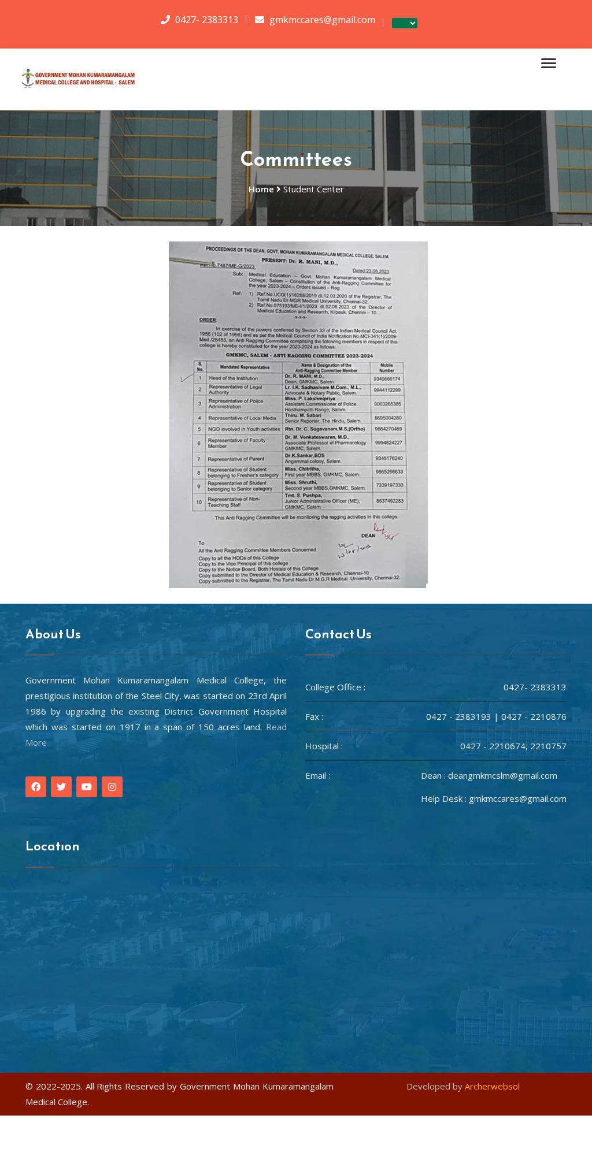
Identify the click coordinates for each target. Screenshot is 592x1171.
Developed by (463, 1086)
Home (261, 189)
